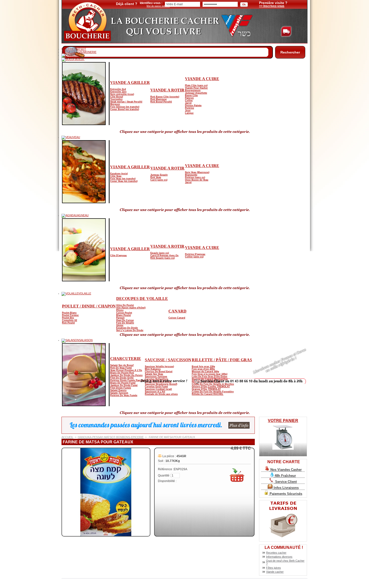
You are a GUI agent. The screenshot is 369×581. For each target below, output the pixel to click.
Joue (188, 110)
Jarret (188, 103)
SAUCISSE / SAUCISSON (168, 360)
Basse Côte (191, 95)
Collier (189, 100)
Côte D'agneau (118, 255)
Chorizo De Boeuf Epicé (158, 371)
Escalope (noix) (119, 173)
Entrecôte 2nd (118, 89)
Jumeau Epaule (159, 175)
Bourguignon (193, 90)
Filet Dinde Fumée (120, 388)
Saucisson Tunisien (156, 376)
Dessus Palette (193, 105)
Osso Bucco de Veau (196, 180)
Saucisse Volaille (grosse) (159, 366)
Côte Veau (115, 176)
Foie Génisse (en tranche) (124, 106)
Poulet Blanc (69, 312)
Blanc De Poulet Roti (122, 373)
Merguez (115, 104)
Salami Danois (118, 390)
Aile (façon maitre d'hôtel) (131, 307)
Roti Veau (155, 177)
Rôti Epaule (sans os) (162, 258)
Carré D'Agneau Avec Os (164, 255)
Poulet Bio (68, 317)
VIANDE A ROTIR (167, 90)
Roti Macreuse (158, 99)
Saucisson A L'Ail (155, 391)
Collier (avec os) (194, 256)
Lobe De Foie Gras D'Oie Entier (209, 376)
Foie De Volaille (125, 323)
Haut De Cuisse (125, 320)
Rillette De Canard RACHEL (207, 394)
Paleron (189, 98)
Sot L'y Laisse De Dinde (129, 330)
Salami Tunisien (119, 393)
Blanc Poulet (123, 315)
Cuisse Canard (176, 317)
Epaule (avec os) (159, 253)
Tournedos (116, 99)
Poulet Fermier (70, 315)
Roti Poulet (68, 323)
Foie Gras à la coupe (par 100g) (209, 374)
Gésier (120, 325)
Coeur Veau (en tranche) (124, 181)
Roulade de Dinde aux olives (161, 394)
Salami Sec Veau (154, 374)
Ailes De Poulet (125, 305)
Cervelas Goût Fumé (156, 386)
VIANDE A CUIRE (202, 79)
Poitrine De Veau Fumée (123, 395)
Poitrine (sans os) (195, 177)
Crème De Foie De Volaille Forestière (213, 391)
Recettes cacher (276, 552)
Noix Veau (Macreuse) (197, 172)
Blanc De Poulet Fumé (123, 383)
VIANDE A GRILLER (130, 82)
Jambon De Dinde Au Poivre (126, 375)
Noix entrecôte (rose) (122, 94)
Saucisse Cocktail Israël (158, 389)
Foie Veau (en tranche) (123, 178)
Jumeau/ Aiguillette (196, 93)
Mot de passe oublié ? (158, 6)
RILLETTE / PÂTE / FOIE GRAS (222, 360)
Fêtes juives (273, 567)
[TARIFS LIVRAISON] (283, 540)
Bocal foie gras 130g (203, 366)
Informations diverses (279, 556)
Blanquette (191, 175)
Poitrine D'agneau (195, 254)
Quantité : (164, 475)
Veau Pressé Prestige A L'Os (126, 370)
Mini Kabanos (153, 369)
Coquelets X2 (69, 320)
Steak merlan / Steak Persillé (126, 101)
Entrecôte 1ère (118, 91)
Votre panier (283, 420)
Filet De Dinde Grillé (122, 378)
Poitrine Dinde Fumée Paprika (127, 380)
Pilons (120, 310)
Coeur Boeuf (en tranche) (124, 109)
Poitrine (189, 108)
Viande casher (275, 571)
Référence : (166, 469)
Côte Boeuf (116, 96)
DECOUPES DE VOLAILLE (142, 298)
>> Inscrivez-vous (271, 6)
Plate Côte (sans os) (196, 85)
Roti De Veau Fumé (121, 367)
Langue (189, 113)
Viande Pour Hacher (196, 88)
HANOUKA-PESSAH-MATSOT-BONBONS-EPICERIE (111, 437)
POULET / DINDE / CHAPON (89, 306)
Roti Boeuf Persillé (161, 101)
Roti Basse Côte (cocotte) (164, 96)
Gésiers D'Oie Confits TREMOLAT (211, 386)
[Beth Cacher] (87, 40)
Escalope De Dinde (127, 328)
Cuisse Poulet (124, 312)
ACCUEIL (67, 437)
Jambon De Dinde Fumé (124, 385)
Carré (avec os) (158, 180)
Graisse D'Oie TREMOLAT (206, 389)
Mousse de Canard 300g (205, 371)
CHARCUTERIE (125, 358)
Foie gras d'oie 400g (203, 369)
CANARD (177, 311)
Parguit (120, 317)
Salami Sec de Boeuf (122, 365)
